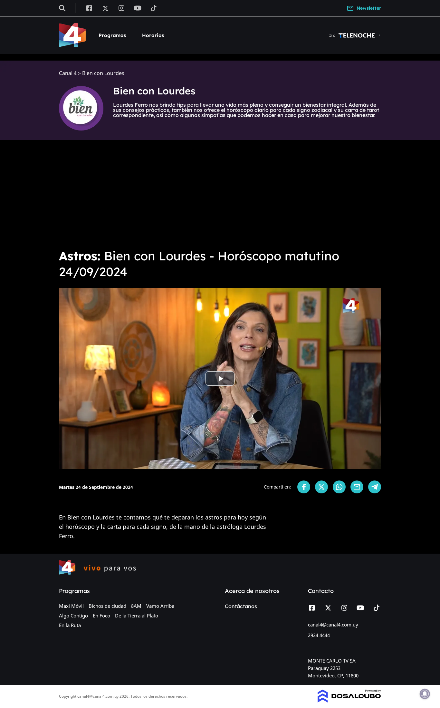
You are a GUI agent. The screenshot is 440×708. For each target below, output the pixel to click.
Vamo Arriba (160, 606)
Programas (112, 35)
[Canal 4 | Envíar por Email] (356, 486)
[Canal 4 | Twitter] (105, 8)
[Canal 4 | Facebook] (89, 8)
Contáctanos (241, 606)
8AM (136, 606)
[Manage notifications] (425, 694)
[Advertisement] (220, 193)
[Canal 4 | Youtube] (138, 8)
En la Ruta (70, 625)
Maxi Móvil (71, 606)
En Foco (101, 615)
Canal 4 (68, 73)
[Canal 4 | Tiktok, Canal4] (154, 8)
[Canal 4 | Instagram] (122, 8)
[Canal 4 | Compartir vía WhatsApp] (339, 486)
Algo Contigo (73, 615)
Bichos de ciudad (107, 606)
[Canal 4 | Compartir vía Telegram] (374, 486)
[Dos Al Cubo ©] (349, 700)
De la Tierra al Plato (136, 615)
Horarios (153, 35)
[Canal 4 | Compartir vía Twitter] (321, 486)
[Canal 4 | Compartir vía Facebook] (303, 486)
